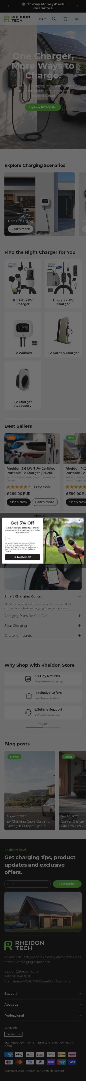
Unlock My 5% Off (22, 557)
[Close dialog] (81, 520)
